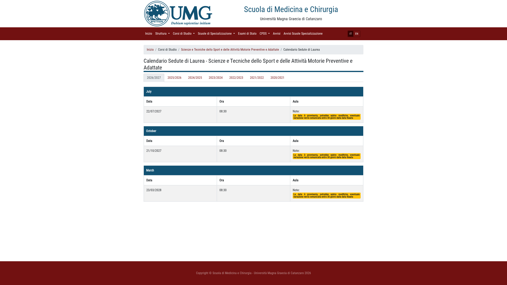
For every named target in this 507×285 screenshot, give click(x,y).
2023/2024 (216, 78)
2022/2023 (236, 78)
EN (356, 33)
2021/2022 (257, 78)
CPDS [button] (265, 33)
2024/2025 (195, 78)
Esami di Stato (248, 33)
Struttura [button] (163, 33)
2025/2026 (174, 78)
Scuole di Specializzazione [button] (217, 33)
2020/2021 (277, 78)
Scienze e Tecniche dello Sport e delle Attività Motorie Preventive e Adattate (230, 49)
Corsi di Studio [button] (184, 33)
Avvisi (277, 33)
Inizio (149, 33)
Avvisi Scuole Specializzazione (304, 33)
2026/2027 (154, 78)
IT (351, 33)
